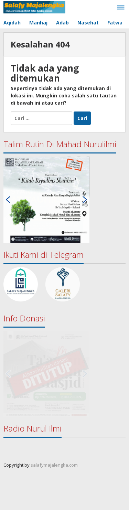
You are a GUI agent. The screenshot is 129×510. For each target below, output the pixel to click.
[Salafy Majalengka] (34, 6)
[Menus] (121, 8)
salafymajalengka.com (54, 465)
